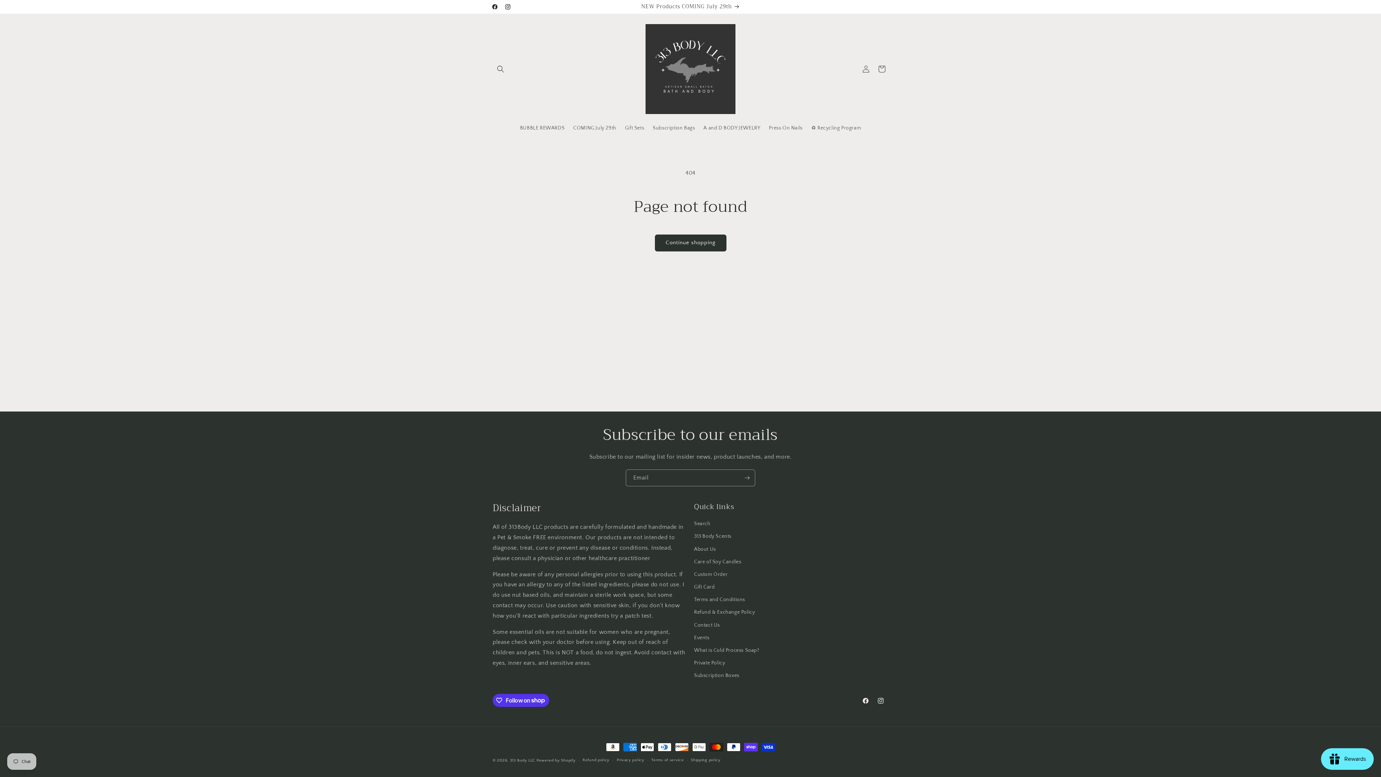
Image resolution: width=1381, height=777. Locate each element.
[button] (501, 69)
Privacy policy (630, 760)
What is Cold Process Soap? (727, 650)
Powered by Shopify (556, 760)
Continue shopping (691, 243)
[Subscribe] (747, 477)
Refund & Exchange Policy (724, 612)
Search (702, 524)
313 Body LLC (522, 760)
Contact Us (707, 625)
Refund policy (596, 760)
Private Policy (709, 663)
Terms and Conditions (719, 600)
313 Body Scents (712, 536)
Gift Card (704, 587)
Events (702, 638)
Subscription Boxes (716, 675)
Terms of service (667, 760)
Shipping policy (706, 760)
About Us (705, 549)
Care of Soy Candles (717, 562)
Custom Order (711, 574)
